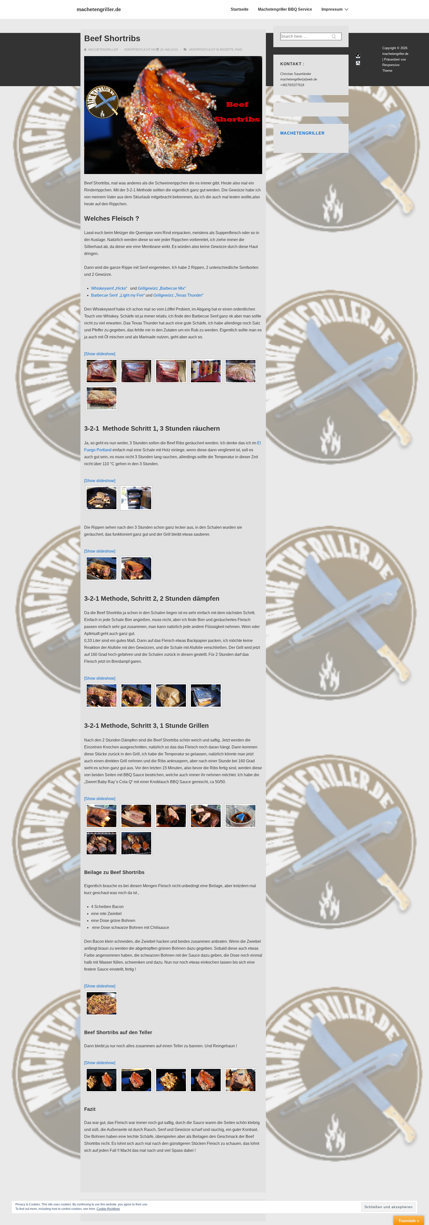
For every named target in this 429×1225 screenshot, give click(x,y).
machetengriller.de (99, 9)
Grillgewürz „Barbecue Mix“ (162, 288)
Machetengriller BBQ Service (285, 9)
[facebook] (358, 56)
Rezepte (227, 49)
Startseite (240, 9)
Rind (239, 49)
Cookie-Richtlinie (108, 1209)
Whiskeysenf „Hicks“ (109, 288)
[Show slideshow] (99, 354)
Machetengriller (302, 133)
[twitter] (358, 63)
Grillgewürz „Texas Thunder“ (178, 295)
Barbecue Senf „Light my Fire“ (118, 295)
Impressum (332, 9)
